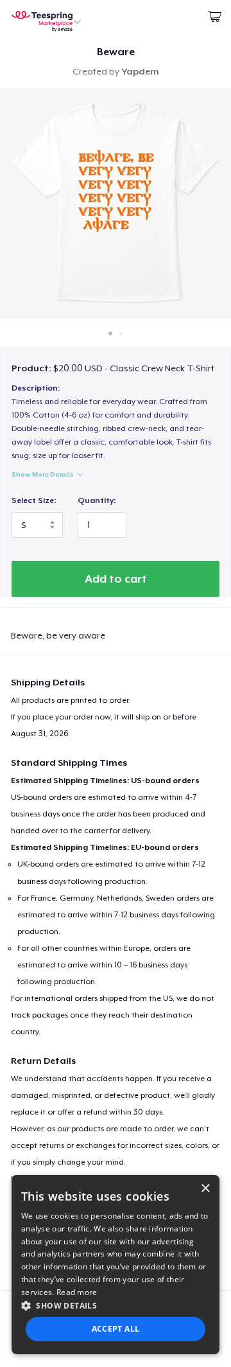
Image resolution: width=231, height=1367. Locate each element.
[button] (115, 1305)
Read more (77, 1292)
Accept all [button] (116, 1328)
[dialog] (115, 1264)
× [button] (205, 1189)
